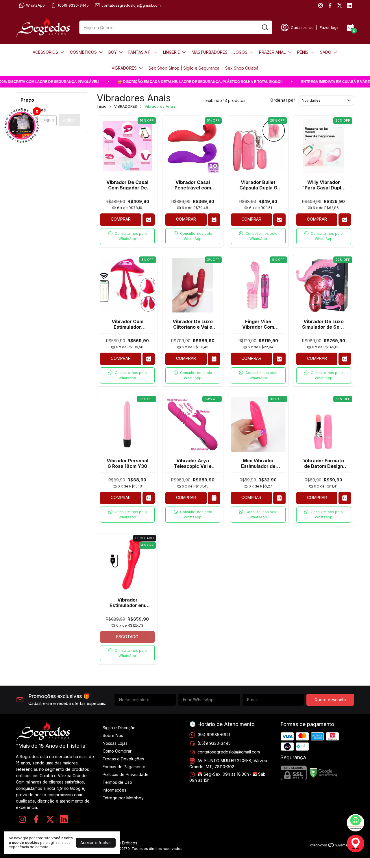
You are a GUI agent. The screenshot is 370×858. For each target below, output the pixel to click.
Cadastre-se (302, 27)
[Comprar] (149, 219)
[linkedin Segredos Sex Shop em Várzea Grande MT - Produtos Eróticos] (349, 5)
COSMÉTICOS (83, 52)
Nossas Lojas (115, 743)
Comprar (121, 219)
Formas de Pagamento (124, 766)
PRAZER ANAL (272, 52)
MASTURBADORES (209, 52)
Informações (114, 790)
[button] (127, 236)
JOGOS (240, 52)
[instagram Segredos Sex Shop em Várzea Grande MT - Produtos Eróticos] (320, 5)
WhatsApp (35, 5)
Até (43, 109)
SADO (325, 52)
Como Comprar (117, 751)
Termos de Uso (117, 782)
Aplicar (69, 120)
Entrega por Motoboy (123, 797)
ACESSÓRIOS (45, 52)
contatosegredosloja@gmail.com (131, 5)
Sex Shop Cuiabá (241, 68)
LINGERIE (171, 52)
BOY (112, 52)
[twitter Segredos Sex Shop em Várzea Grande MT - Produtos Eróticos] (339, 5)
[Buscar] (264, 27)
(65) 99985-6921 (213, 734)
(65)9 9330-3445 (73, 5)
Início (101, 106)
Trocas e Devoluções (123, 758)
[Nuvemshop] (332, 846)
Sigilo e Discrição (119, 727)
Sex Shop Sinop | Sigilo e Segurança (184, 68)
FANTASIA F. (139, 52)
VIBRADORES (124, 68)
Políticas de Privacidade (126, 774)
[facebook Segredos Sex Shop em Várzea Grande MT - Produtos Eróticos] (330, 5)
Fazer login (330, 27)
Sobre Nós (113, 735)
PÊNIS (302, 52)
